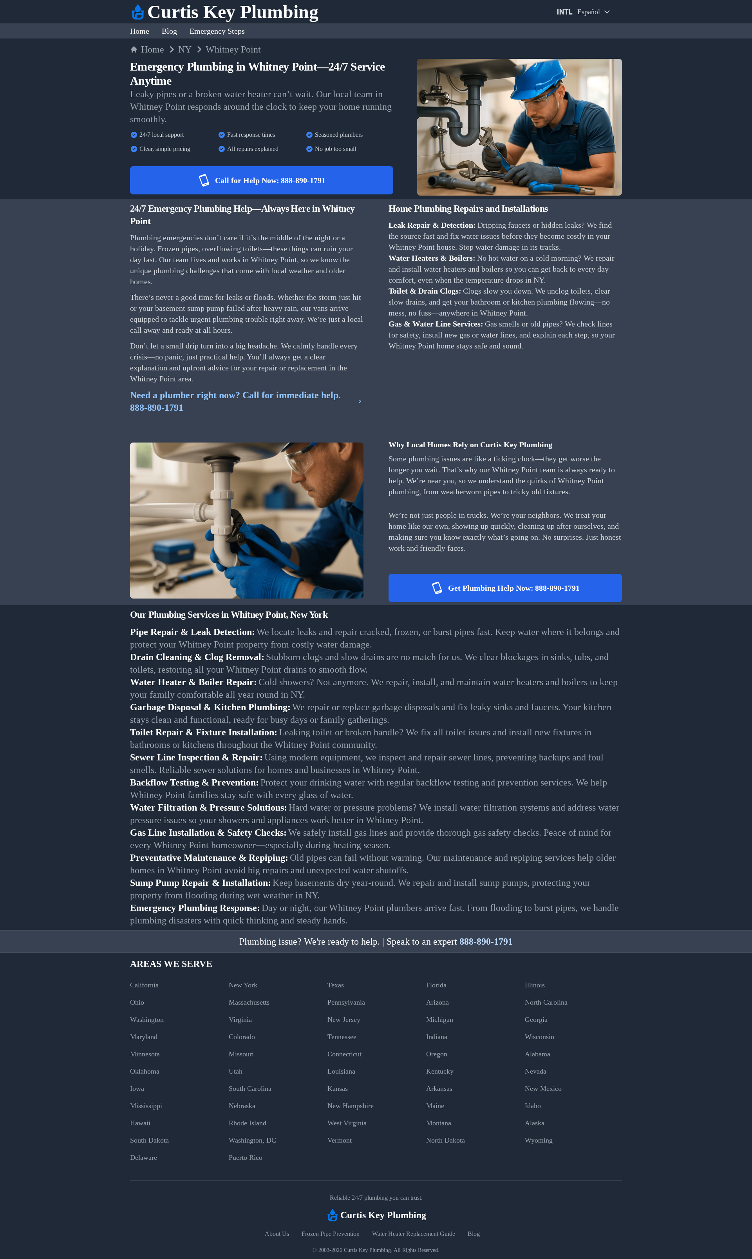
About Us (277, 1233)
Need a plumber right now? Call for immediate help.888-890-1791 (235, 401)
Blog (169, 31)
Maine (435, 1106)
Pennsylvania (346, 1002)
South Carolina (250, 1088)
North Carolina (546, 1002)
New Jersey (343, 1019)
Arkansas (439, 1088)
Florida (436, 985)
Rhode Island (247, 1123)
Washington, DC (252, 1140)
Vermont (339, 1140)
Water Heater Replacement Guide (413, 1233)
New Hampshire (350, 1106)
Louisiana (341, 1071)
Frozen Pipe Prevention (331, 1233)
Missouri (241, 1054)
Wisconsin (539, 1037)
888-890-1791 (486, 941)
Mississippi (146, 1106)
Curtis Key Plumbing (367, 1250)
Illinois (535, 985)
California (144, 985)
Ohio (137, 1002)
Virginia (240, 1019)
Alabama (537, 1054)
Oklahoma (144, 1071)
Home (139, 31)
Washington (147, 1019)
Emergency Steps (217, 31)
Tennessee (341, 1037)
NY (185, 49)
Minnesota (145, 1054)
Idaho (533, 1106)
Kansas (337, 1088)
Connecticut (344, 1054)
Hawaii (140, 1123)
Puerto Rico (245, 1157)
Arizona (437, 1002)
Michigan (439, 1019)
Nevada (535, 1071)
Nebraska (242, 1106)
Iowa (137, 1088)
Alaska (534, 1123)
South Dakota (149, 1140)
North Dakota (445, 1140)
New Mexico (543, 1088)
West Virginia (347, 1123)
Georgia (536, 1019)
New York (243, 985)
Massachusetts (249, 1002)
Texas (335, 985)
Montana (438, 1123)
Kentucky (440, 1071)
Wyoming (539, 1140)
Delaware (143, 1157)
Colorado (242, 1037)
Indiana (436, 1037)
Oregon (436, 1054)
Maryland (143, 1037)
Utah (235, 1071)
